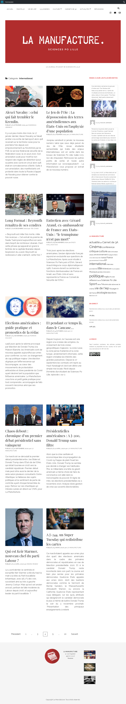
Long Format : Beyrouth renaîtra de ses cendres (24, 204)
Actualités (84, 9)
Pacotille (20, 9)
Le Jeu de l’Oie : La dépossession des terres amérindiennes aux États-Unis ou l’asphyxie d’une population (65, 96)
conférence (108, 247)
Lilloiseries (44, 9)
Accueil (10, 9)
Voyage (112, 289)
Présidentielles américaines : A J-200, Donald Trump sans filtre (65, 415)
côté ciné (111, 252)
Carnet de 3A (110, 242)
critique (93, 251)
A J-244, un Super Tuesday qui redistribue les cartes (65, 519)
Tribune (104, 284)
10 (65, 634)
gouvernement (94, 260)
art (101, 243)
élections (112, 292)
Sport (93, 284)
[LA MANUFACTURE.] (63, 62)
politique (96, 276)
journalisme (93, 269)
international (97, 264)
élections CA (93, 295)
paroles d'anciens (103, 272)
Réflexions (99, 9)
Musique (93, 272)
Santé (99, 280)
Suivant (74, 634)
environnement (101, 254)
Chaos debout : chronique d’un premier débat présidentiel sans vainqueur (24, 415)
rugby (107, 276)
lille (100, 268)
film (100, 257)
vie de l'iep (102, 288)
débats (91, 255)
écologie (102, 292)
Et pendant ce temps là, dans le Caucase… (65, 307)
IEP (105, 260)
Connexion (9, 2)
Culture (56, 9)
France (110, 257)
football (103, 258)
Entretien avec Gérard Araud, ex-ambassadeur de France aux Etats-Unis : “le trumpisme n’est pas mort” (65, 204)
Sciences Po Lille (109, 280)
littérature (106, 268)
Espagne (111, 254)
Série (99, 284)
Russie (112, 277)
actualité (94, 242)
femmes (95, 258)
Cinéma (95, 247)
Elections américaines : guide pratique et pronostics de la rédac (24, 307)
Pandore (70, 658)
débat (116, 252)
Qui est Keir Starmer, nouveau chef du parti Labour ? (24, 527)
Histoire (101, 260)
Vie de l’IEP (32, 9)
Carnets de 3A (71, 9)
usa (109, 284)
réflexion (93, 280)
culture (103, 251)
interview (110, 264)
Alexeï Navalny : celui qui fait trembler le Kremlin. (24, 96)
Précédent (16, 634)
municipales (116, 269)
